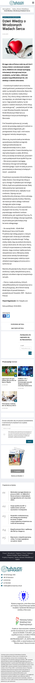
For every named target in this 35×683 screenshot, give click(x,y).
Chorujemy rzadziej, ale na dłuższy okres (9, 404)
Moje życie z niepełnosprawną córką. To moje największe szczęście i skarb (20, 539)
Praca (24, 553)
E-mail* (22, 345)
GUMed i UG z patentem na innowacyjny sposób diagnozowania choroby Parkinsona (25, 382)
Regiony (18, 553)
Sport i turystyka (23, 555)
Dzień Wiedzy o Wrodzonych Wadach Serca (17, 11)
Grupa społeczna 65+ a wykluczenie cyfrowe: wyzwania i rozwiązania (18, 508)
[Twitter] (8, 316)
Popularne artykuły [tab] (9, 485)
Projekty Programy (7, 557)
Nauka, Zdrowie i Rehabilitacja (20, 9)
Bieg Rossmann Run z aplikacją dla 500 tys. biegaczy (21, 530)
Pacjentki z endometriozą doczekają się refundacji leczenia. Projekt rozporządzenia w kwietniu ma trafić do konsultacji (21, 519)
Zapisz (31, 353)
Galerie (17, 559)
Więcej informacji (29, 643)
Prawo (4, 553)
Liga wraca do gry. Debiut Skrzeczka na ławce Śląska (9, 380)
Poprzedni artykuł (17, 324)
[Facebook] (4, 316)
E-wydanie (17, 471)
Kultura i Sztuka (12, 555)
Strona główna (6, 9)
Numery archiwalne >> (17, 476)
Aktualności (11, 553)
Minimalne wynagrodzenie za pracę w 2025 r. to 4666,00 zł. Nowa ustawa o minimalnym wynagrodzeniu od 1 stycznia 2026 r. (20, 496)
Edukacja (29, 553)
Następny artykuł (17, 328)
